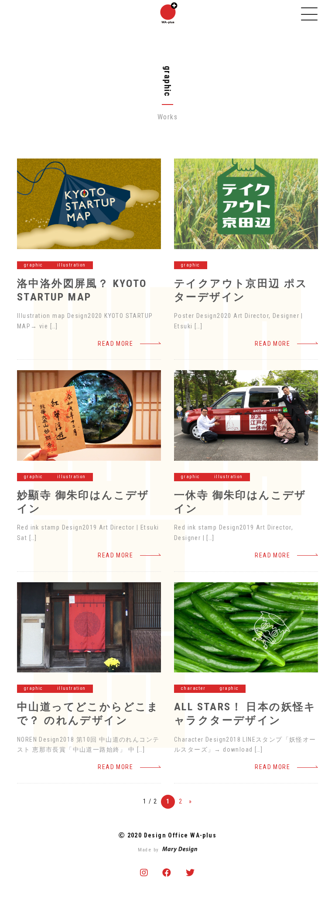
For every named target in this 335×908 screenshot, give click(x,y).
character (193, 688)
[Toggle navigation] (309, 14)
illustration (71, 265)
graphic (33, 265)
